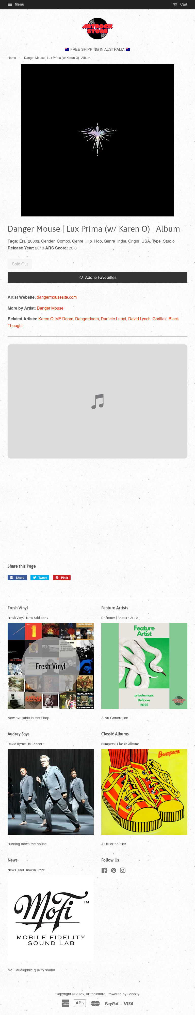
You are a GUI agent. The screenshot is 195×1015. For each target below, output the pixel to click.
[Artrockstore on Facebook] (104, 871)
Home (12, 57)
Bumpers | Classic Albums (120, 744)
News (13, 860)
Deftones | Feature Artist (119, 618)
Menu (19, 4)
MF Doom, (65, 319)
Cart (183, 4)
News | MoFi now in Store (26, 870)
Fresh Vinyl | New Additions (28, 618)
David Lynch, (140, 319)
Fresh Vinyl (18, 607)
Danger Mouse (50, 308)
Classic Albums (115, 734)
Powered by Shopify (123, 993)
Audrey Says (18, 734)
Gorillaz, (161, 319)
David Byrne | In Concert (26, 744)
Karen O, (46, 319)
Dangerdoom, (88, 319)
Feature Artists (114, 607)
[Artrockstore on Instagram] (122, 871)
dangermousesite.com (57, 297)
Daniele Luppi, (114, 319)
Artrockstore (95, 993)
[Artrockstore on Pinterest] (113, 871)
